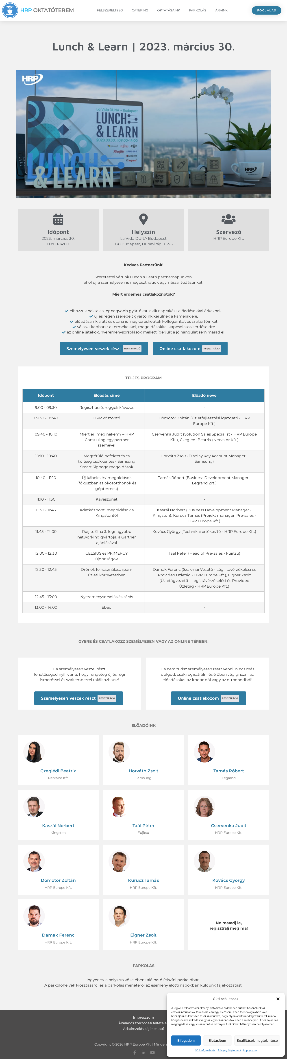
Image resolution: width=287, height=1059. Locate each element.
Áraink (221, 10)
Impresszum (143, 1017)
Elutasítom (217, 1040)
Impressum (250, 1050)
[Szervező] (228, 219)
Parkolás (197, 10)
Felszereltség (110, 10)
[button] (278, 999)
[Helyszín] (143, 219)
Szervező (228, 231)
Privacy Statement (229, 1050)
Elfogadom (186, 1040)
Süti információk (205, 1050)
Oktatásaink (168, 10)
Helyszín (143, 231)
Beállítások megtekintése (257, 1040)
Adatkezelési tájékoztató (143, 1028)
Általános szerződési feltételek (143, 1023)
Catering (140, 10)
